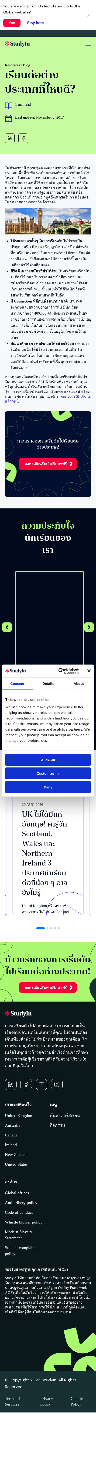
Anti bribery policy (21, 1202)
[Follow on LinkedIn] (11, 1084)
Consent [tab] (17, 684)
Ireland (11, 1144)
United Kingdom (19, 1115)
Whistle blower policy (23, 1222)
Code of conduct (19, 1212)
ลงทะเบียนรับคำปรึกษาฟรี (46, 464)
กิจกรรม (57, 1125)
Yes (12, 23)
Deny (48, 787)
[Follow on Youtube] (41, 1084)
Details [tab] (48, 684)
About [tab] (79, 684)
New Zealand (16, 1154)
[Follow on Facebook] (26, 1084)
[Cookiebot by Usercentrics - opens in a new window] (59, 671)
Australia (12, 1125)
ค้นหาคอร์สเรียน (65, 1115)
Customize (45, 773)
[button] (89, 627)
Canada (11, 1135)
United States (16, 1164)
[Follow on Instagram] (57, 1084)
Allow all (48, 760)
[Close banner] (89, 671)
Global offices (17, 1193)
